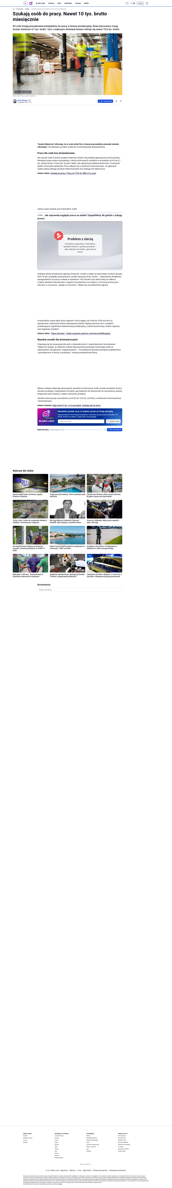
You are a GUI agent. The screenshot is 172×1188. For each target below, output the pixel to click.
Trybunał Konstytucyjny (92, 1144)
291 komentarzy (106, 101)
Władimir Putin (122, 1140)
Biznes (86, 3)
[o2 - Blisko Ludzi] (32, 3)
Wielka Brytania (59, 1157)
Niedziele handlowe (91, 1138)
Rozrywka (68, 3)
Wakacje (88, 1151)
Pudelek (25, 1142)
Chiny (87, 1142)
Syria (56, 1146)
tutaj (60, 1184)
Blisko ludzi (40, 3)
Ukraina (57, 1138)
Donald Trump (122, 1138)
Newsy (88, 1135)
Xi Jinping (121, 1146)
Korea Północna (59, 1135)
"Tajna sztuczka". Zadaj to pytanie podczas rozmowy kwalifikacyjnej (80, 333)
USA (56, 1151)
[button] (132, 3)
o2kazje (51, 3)
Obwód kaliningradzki (92, 1140)
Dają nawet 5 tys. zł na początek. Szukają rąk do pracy (76, 405)
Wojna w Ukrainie (91, 1146)
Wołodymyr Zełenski (123, 1149)
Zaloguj (140, 3)
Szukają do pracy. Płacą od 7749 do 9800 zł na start (73, 173)
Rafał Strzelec (23, 100)
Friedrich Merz (122, 1151)
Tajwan (57, 1149)
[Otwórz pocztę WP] (127, 3)
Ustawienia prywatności (117, 1170)
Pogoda (78, 3)
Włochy (57, 1144)
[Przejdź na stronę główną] (25, 5)
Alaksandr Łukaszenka (124, 1144)
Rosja (56, 1142)
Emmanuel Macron (123, 1142)
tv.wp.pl (25, 1140)
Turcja (56, 1140)
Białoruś (57, 1155)
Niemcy (57, 1153)
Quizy (59, 3)
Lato (87, 1149)
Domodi (25, 1135)
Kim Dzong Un (122, 1135)
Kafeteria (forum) (27, 1138)
